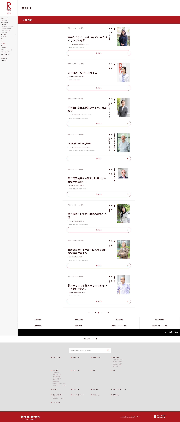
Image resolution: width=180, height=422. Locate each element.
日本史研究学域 (56, 376)
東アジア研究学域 (57, 378)
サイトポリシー (125, 416)
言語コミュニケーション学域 (59, 385)
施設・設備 (115, 366)
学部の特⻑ (116, 357)
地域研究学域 (56, 381)
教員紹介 (55, 389)
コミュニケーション (80, 118)
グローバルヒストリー (77, 150)
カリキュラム (76, 370)
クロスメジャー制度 (117, 363)
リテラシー (81, 47)
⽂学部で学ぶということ (118, 359)
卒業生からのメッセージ (119, 389)
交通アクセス (96, 395)
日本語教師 (81, 224)
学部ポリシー (76, 357)
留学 (114, 370)
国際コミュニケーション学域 (59, 383)
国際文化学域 (56, 379)
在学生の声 (96, 389)
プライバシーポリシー (136, 416)
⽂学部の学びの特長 (117, 361)
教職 (77, 47)
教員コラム (76, 389)
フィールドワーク (76, 260)
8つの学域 (55, 370)
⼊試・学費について (78, 395)
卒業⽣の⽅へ (116, 395)
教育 (74, 47)
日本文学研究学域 (57, 374)
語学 (94, 370)
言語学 (74, 79)
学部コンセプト (57, 357)
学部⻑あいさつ (97, 357)
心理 (77, 188)
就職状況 (55, 397)
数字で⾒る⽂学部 (117, 364)
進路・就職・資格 (57, 395)
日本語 (78, 79)
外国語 (70, 47)
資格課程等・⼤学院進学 (58, 398)
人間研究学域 (56, 372)
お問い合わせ (56, 402)
